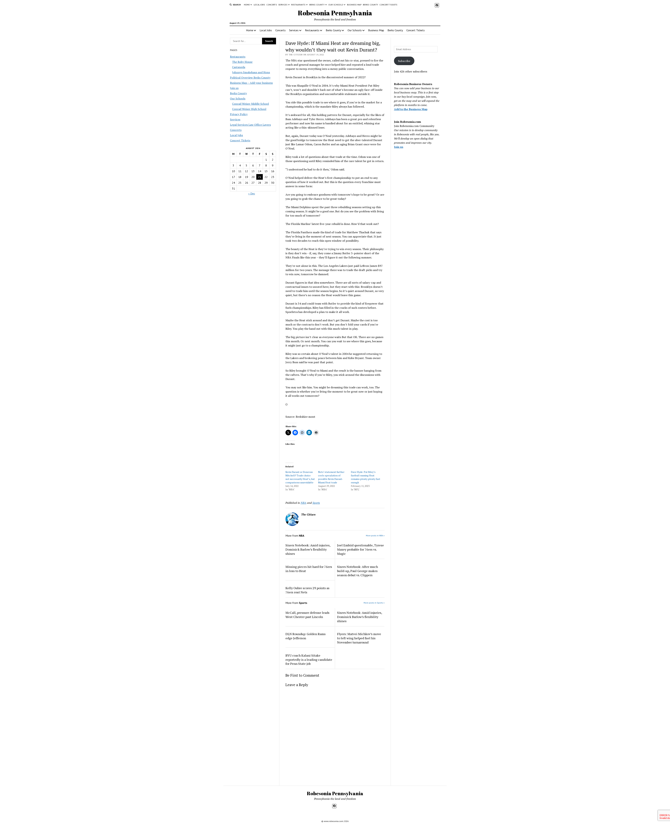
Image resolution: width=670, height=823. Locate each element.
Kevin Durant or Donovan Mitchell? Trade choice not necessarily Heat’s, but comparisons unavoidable (300, 477)
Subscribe (404, 61)
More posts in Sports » (374, 602)
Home (247, 4)
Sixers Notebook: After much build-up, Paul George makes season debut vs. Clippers (357, 571)
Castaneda (238, 67)
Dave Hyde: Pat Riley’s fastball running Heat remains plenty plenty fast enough (365, 477)
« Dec (251, 193)
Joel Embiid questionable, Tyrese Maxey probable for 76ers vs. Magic (360, 549)
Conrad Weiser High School (249, 109)
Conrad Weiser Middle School (250, 104)
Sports (316, 503)
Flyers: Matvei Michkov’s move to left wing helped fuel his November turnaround (359, 638)
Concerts (271, 4)
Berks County (317, 4)
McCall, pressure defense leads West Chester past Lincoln (307, 614)
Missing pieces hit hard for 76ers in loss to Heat (308, 569)
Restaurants (298, 4)
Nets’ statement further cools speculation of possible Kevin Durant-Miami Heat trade (331, 477)
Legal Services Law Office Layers (250, 125)
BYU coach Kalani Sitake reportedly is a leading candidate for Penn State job (308, 659)
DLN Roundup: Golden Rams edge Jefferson (305, 636)
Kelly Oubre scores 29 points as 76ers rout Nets (307, 590)
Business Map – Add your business (251, 83)
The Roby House (242, 62)
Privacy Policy (239, 114)
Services (282, 4)
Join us (234, 88)
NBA (303, 503)
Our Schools (335, 4)
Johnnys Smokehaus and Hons (251, 72)
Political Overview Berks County (250, 77)
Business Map (354, 4)
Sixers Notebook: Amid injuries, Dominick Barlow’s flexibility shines (307, 549)
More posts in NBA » (375, 535)
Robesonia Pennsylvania (335, 12)
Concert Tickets (388, 4)
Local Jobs (259, 4)
